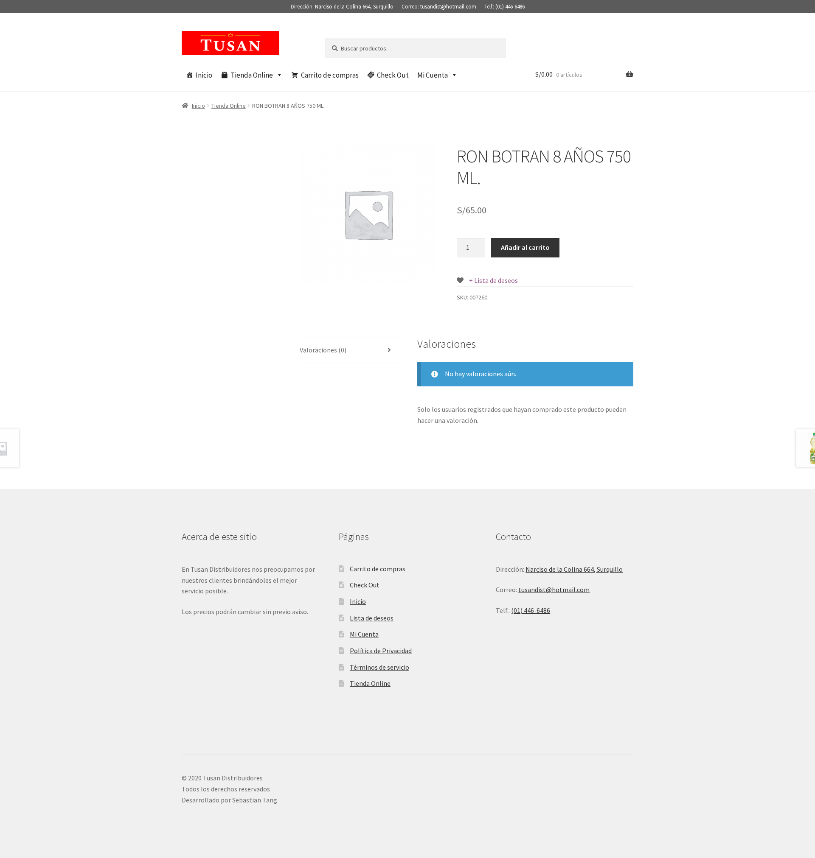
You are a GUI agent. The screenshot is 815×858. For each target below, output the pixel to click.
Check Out (393, 75)
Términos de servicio (379, 667)
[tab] (349, 350)
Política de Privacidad (381, 650)
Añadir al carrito (525, 247)
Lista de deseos (371, 618)
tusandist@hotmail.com (448, 6)
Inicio (204, 75)
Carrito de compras (330, 75)
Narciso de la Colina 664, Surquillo (354, 6)
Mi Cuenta (432, 75)
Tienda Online (251, 75)
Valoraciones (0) (323, 350)
